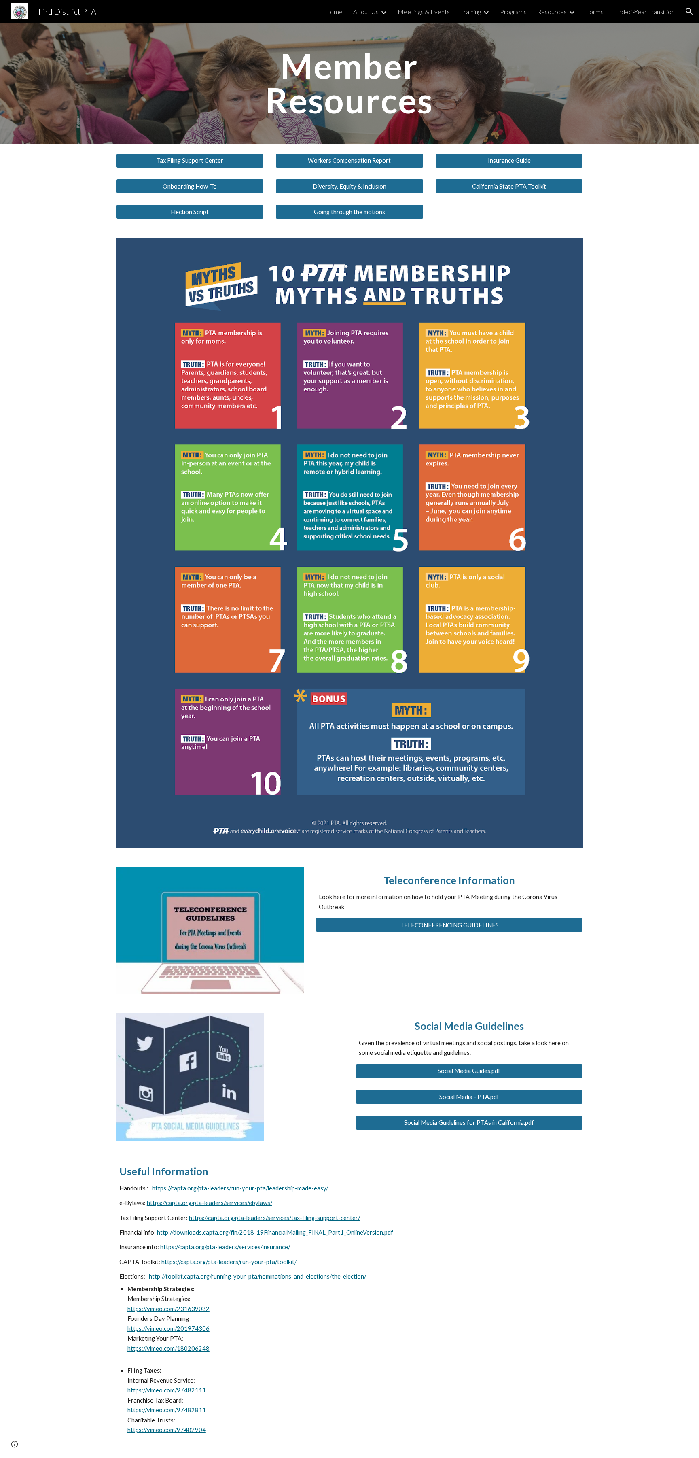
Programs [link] (513, 11)
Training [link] (470, 11)
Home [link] (334, 11)
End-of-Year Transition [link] (644, 11)
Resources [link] (552, 11)
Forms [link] (595, 11)
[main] (349, 83)
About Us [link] (366, 11)
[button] (689, 11)
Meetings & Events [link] (424, 11)
